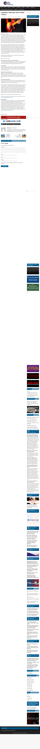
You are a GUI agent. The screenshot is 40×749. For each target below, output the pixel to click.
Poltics (23, 7)
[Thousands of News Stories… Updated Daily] (33, 555)
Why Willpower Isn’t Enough (31, 425)
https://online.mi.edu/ (9, 110)
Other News (33, 7)
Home (1, 7)
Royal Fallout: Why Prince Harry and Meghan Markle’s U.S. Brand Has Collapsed (32, 569)
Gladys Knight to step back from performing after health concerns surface (32, 633)
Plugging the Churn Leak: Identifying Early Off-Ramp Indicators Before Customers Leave (33, 576)
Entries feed (29, 696)
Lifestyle (27, 7)
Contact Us (16, 9)
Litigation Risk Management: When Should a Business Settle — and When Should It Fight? (33, 532)
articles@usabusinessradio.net (31, 392)
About (5, 7)
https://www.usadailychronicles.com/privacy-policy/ (8, 730)
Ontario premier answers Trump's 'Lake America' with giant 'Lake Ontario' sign (32, 636)
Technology (18, 7)
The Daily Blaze (31, 606)
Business (13, 7)
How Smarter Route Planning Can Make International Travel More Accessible (32, 651)
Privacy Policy (21, 9)
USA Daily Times (30, 641)
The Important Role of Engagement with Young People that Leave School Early (32, 594)
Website (2, 159)
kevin (9, 16)
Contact (9, 7)
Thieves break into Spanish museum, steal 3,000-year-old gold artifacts (32, 622)
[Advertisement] (20, 741)
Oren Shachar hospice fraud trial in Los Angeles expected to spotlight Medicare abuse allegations (33, 659)
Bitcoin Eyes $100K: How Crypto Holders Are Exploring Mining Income (32, 466)
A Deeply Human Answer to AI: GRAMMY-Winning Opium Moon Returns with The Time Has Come (32, 562)
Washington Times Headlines (33, 619)
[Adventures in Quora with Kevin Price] (33, 503)
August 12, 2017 (4, 16)
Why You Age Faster (30, 597)
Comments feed (29, 698)
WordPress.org (29, 699)
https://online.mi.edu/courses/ (8, 97)
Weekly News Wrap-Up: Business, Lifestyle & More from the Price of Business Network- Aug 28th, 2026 (32, 435)
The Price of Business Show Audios (6, 9)
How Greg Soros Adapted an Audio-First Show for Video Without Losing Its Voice (33, 566)
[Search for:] (33, 13)
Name (2, 154)
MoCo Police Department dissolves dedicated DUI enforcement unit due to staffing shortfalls (33, 626)
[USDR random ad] (13, 118)
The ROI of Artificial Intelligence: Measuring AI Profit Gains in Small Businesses (32, 647)
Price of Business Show (32, 432)
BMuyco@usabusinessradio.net (33, 395)
